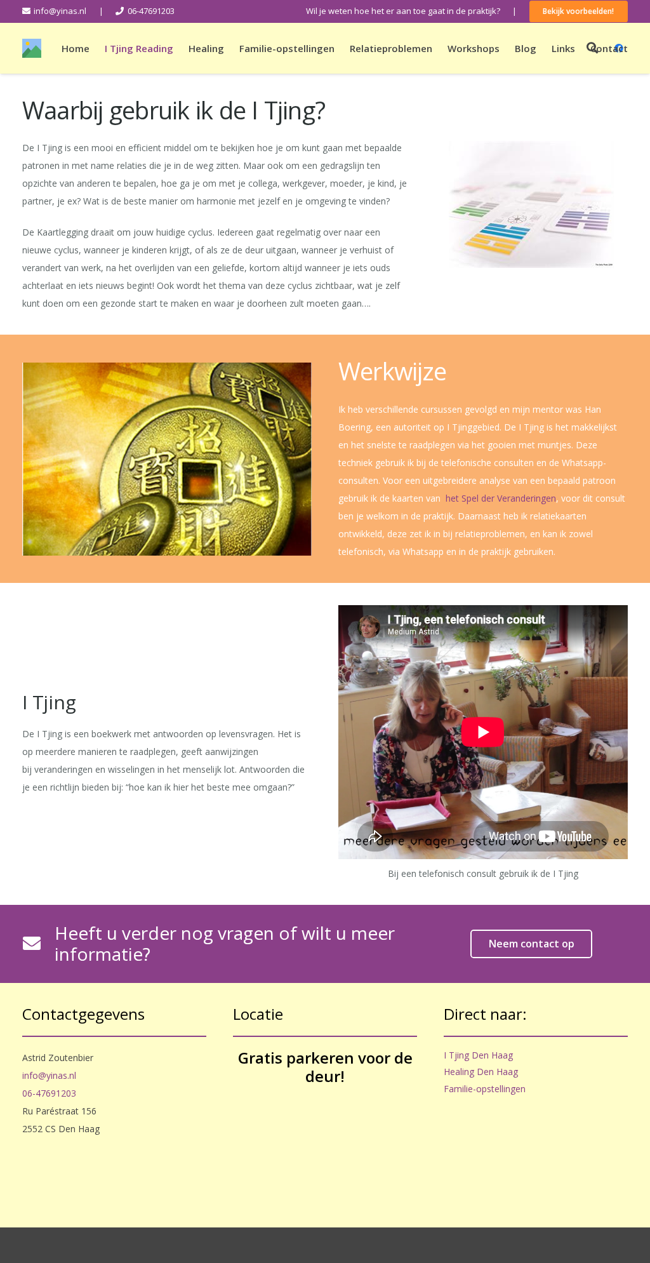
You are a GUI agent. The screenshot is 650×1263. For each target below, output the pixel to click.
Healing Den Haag (481, 1072)
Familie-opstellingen (485, 1089)
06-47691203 (49, 1093)
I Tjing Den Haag (478, 1055)
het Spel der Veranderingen (501, 498)
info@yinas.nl (49, 1075)
